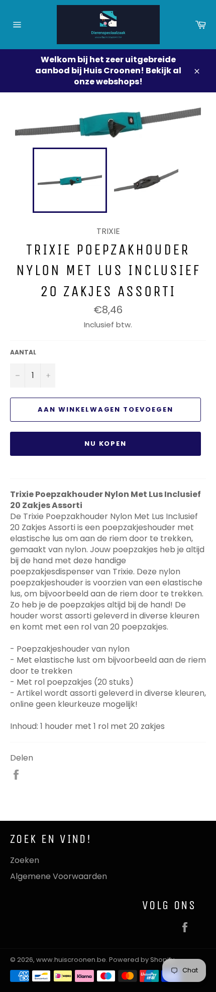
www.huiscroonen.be (71, 959)
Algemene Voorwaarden (58, 876)
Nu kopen (105, 443)
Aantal (23, 352)
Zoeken (24, 860)
